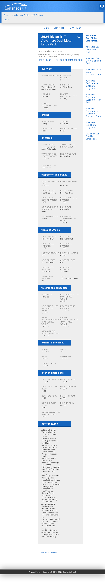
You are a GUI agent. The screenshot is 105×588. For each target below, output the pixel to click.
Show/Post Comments (47, 552)
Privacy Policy (34, 572)
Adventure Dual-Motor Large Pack (91, 38)
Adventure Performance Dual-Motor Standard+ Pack (93, 112)
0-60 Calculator (38, 15)
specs (15, 8)
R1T (63, 28)
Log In (6, 20)
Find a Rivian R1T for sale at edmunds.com (60, 59)
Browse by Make (11, 15)
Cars (46, 28)
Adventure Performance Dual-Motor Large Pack (92, 84)
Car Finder (24, 15)
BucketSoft (67, 572)
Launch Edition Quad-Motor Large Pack (92, 136)
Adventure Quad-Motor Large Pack (91, 125)
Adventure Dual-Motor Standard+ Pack (93, 72)
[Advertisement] (52, 559)
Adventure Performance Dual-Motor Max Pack (93, 98)
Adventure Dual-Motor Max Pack (93, 49)
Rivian (55, 28)
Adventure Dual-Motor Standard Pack (93, 61)
